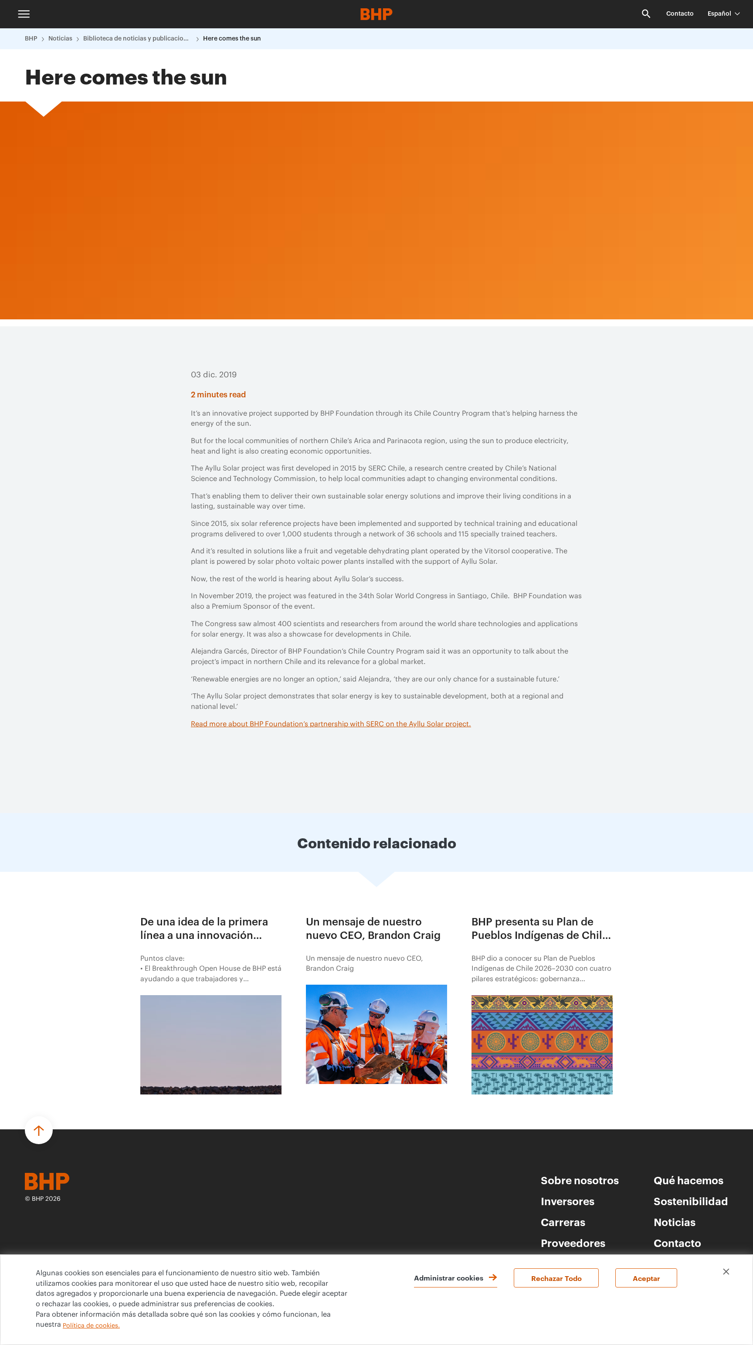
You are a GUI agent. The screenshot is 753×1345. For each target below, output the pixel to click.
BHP (31, 39)
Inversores (567, 1201)
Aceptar (646, 1278)
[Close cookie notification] (726, 1271)
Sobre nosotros (580, 1180)
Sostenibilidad (691, 1201)
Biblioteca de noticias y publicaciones (137, 39)
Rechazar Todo (556, 1278)
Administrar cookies (448, 1277)
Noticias (60, 39)
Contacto (680, 14)
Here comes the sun (232, 39)
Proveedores (573, 1243)
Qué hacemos (688, 1180)
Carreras (563, 1222)
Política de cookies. (91, 1326)
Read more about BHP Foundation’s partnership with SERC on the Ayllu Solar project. (331, 724)
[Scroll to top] (39, 1130)
